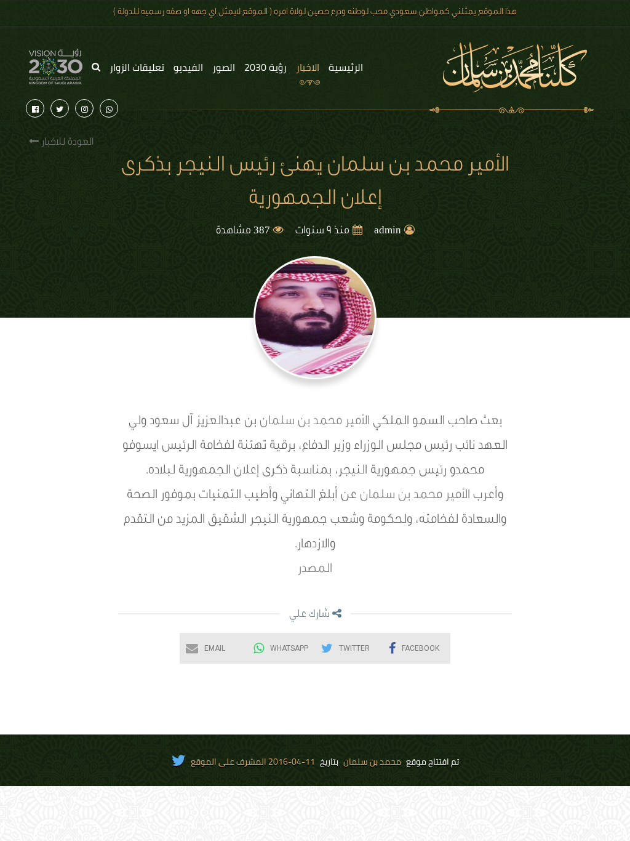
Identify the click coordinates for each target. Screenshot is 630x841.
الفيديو (188, 67)
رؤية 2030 (265, 67)
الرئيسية (346, 67)
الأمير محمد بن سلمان (315, 422)
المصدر (315, 570)
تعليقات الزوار (137, 67)
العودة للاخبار (66, 143)
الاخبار (307, 67)
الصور (223, 67)
